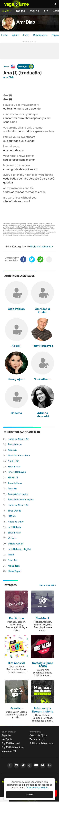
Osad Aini (12, 560)
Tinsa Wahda (14, 510)
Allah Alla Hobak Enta (19, 455)
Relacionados (40, 35)
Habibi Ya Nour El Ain (18, 439)
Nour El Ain (13, 461)
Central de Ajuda (38, 735)
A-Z (46, 11)
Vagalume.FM (46, 585)
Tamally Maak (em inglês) (21, 499)
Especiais (6, 735)
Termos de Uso (37, 739)
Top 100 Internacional (13, 747)
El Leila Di (13, 477)
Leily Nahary (14, 527)
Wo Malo (12, 538)
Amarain (12, 450)
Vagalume (16, 4)
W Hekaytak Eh (15, 543)
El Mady (12, 516)
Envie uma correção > (41, 246)
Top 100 (20, 11)
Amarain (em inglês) (18, 494)
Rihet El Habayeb (17, 472)
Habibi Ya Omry (16, 521)
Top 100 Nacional (11, 743)
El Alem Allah (14, 466)
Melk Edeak (14, 565)
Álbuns (15, 35)
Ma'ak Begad (14, 571)
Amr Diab (25, 22)
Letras (4, 35)
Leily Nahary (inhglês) (19, 549)
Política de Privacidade (41, 743)
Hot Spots (7, 739)
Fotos (26, 35)
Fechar (29, 794)
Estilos (34, 11)
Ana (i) (11, 554)
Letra (6, 66)
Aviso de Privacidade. (37, 787)
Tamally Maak (15, 444)
